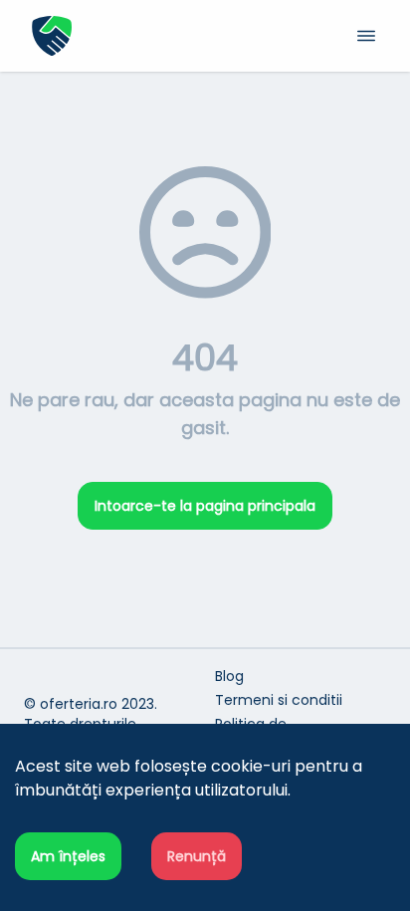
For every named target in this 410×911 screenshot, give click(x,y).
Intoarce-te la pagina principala (205, 506)
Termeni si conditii (278, 700)
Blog (229, 676)
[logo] (118, 36)
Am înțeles (68, 856)
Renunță (196, 856)
